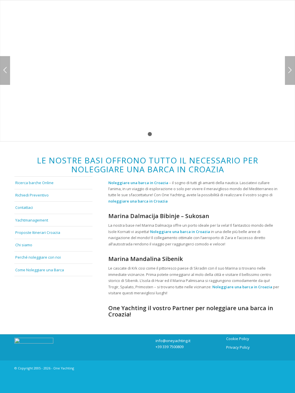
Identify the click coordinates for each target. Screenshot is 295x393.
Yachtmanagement (31, 220)
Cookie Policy (237, 338)
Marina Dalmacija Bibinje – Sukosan (158, 216)
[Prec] (5, 70)
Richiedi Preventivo (32, 195)
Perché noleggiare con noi (38, 257)
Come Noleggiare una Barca (39, 269)
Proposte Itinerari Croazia (37, 232)
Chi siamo (23, 244)
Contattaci (24, 207)
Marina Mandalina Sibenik (145, 259)
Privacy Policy (238, 347)
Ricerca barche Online (34, 182)
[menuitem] (53, 17)
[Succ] (290, 70)
